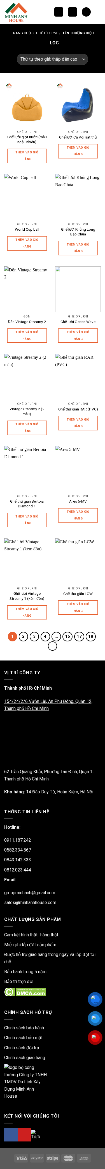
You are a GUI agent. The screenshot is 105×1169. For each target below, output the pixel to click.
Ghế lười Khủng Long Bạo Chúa (78, 232)
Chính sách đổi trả (21, 1047)
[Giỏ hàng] (86, 12)
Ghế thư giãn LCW (78, 593)
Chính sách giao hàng (24, 1057)
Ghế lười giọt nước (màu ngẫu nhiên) (27, 139)
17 (79, 636)
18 (90, 636)
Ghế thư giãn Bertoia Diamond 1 (27, 504)
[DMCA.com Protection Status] (25, 992)
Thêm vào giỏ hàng (26, 156)
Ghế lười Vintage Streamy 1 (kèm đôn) (27, 596)
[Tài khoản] (98, 12)
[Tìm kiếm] (58, 12)
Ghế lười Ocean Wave (77, 321)
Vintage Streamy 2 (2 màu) (27, 411)
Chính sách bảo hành (24, 1027)
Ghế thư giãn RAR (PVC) (78, 409)
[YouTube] (24, 1134)
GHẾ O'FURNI (46, 33)
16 (67, 636)
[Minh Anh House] (17, 12)
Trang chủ (21, 33)
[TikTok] (35, 1134)
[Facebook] (11, 1134)
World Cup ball (27, 229)
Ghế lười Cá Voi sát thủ (78, 137)
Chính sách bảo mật (23, 1037)
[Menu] (72, 12)
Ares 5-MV (78, 501)
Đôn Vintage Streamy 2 (27, 321)
